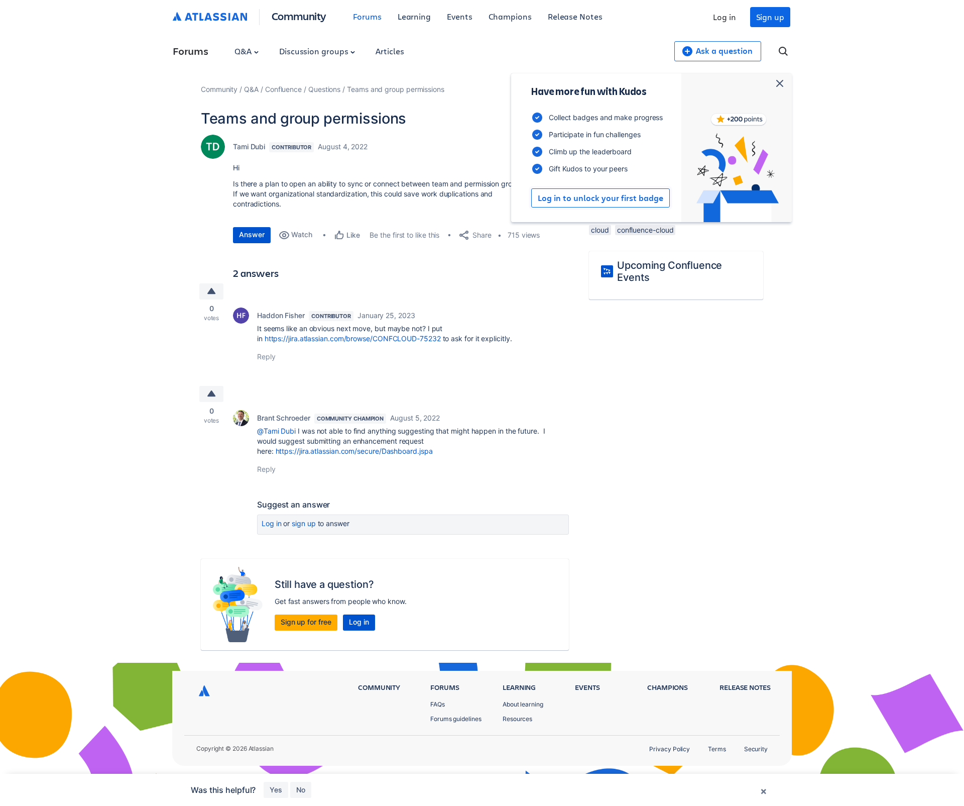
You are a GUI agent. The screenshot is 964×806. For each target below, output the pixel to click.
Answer (252, 234)
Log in (724, 17)
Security (756, 749)
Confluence (283, 89)
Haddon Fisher (281, 315)
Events (459, 16)
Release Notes (575, 16)
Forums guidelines (455, 719)
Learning (414, 16)
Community (299, 16)
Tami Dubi (249, 146)
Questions (324, 89)
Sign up (770, 17)
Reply (266, 356)
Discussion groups (314, 51)
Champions (510, 16)
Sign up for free (306, 622)
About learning (523, 704)
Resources (517, 719)
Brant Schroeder (283, 418)
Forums (367, 16)
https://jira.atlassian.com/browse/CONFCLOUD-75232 (353, 338)
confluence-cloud (645, 230)
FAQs (437, 704)
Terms (717, 749)
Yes (276, 789)
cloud (600, 230)
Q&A (244, 51)
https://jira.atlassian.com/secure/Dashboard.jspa (354, 451)
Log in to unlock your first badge (600, 198)
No (300, 789)
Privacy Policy (669, 749)
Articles (390, 51)
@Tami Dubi (276, 431)
